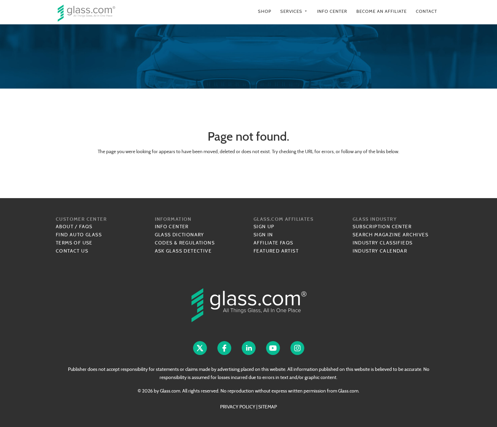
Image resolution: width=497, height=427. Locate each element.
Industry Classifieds (383, 243)
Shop (264, 11)
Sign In (263, 235)
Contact (426, 11)
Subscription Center (382, 226)
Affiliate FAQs (273, 243)
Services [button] (294, 11)
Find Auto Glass (79, 235)
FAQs (86, 226)
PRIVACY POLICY (237, 407)
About (64, 226)
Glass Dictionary (179, 235)
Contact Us (72, 251)
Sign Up (264, 226)
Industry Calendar (380, 251)
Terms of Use (74, 243)
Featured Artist (276, 251)
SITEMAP (267, 407)
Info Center (332, 11)
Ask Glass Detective (183, 251)
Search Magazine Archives (391, 235)
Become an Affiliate (381, 11)
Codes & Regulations (185, 243)
